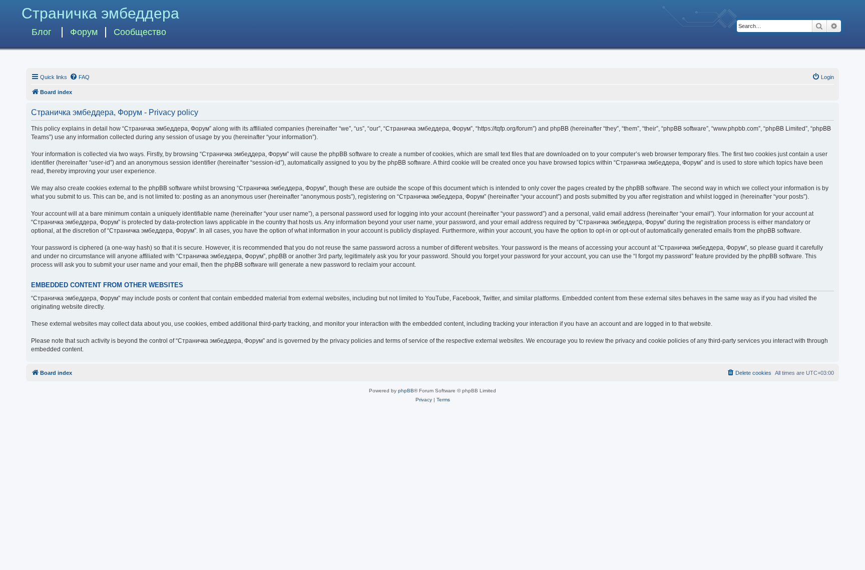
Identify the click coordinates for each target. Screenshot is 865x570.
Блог (42, 32)
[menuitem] (80, 77)
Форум (84, 32)
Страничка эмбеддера (100, 13)
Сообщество (140, 32)
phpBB (406, 390)
